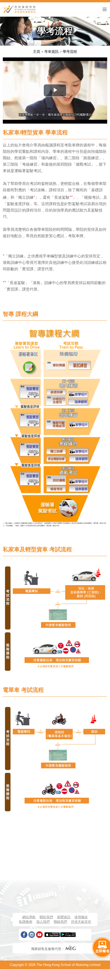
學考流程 (70, 51)
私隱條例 (25, 922)
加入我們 (43, 922)
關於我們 (46, 917)
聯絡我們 (60, 922)
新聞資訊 (63, 917)
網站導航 (29, 917)
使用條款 (81, 917)
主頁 (36, 51)
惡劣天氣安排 (81, 922)
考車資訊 (51, 51)
